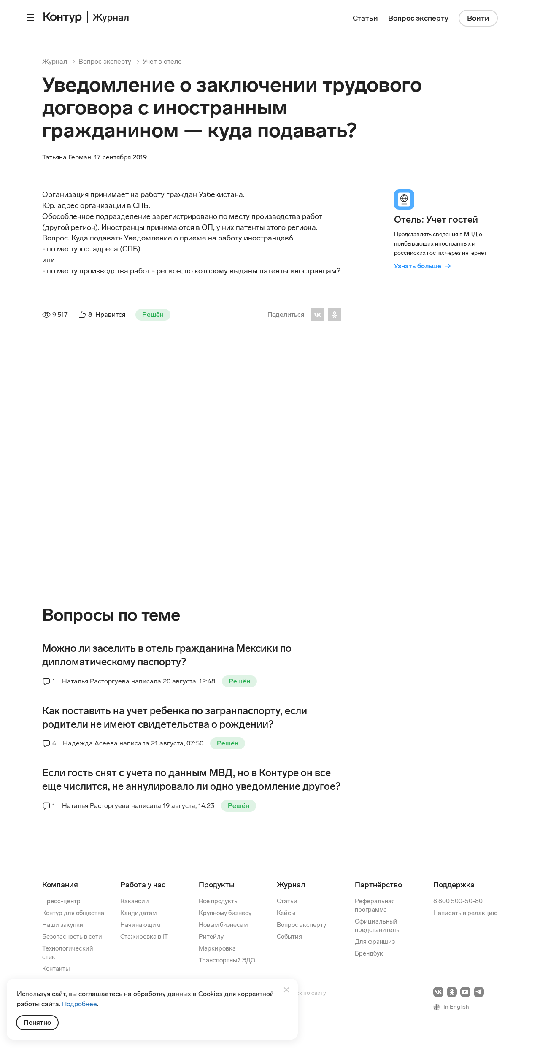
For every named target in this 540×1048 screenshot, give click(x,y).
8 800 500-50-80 (458, 901)
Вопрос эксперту (104, 61)
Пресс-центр (61, 901)
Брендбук (369, 953)
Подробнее (79, 1004)
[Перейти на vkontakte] (438, 992)
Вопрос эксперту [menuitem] (418, 18)
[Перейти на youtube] (465, 992)
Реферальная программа (375, 905)
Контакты (56, 968)
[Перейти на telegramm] (479, 992)
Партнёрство (378, 884)
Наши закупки (63, 925)
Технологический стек (67, 953)
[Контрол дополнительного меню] (30, 17)
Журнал (54, 61)
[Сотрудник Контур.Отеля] (61, 396)
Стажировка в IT (144, 936)
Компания (60, 884)
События (289, 936)
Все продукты (218, 901)
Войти (478, 18)
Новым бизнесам (223, 925)
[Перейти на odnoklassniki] (452, 992)
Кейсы (286, 913)
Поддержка (454, 884)
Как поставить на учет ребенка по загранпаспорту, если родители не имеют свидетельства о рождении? (174, 717)
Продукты (217, 884)
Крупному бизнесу (225, 913)
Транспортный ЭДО (227, 960)
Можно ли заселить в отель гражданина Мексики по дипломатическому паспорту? (167, 655)
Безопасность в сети (72, 936)
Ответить (100, 556)
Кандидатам (138, 913)
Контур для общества (73, 913)
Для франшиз (375, 941)
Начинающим (140, 925)
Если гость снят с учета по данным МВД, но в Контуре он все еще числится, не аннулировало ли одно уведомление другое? (191, 779)
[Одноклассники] (334, 314)
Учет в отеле (162, 61)
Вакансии (134, 901)
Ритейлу (211, 936)
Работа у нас (142, 884)
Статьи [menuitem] (365, 18)
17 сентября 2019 (209, 382)
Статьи (287, 901)
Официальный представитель (377, 926)
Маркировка (217, 948)
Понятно (37, 1022)
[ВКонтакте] (317, 314)
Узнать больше (422, 266)
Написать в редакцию (465, 913)
